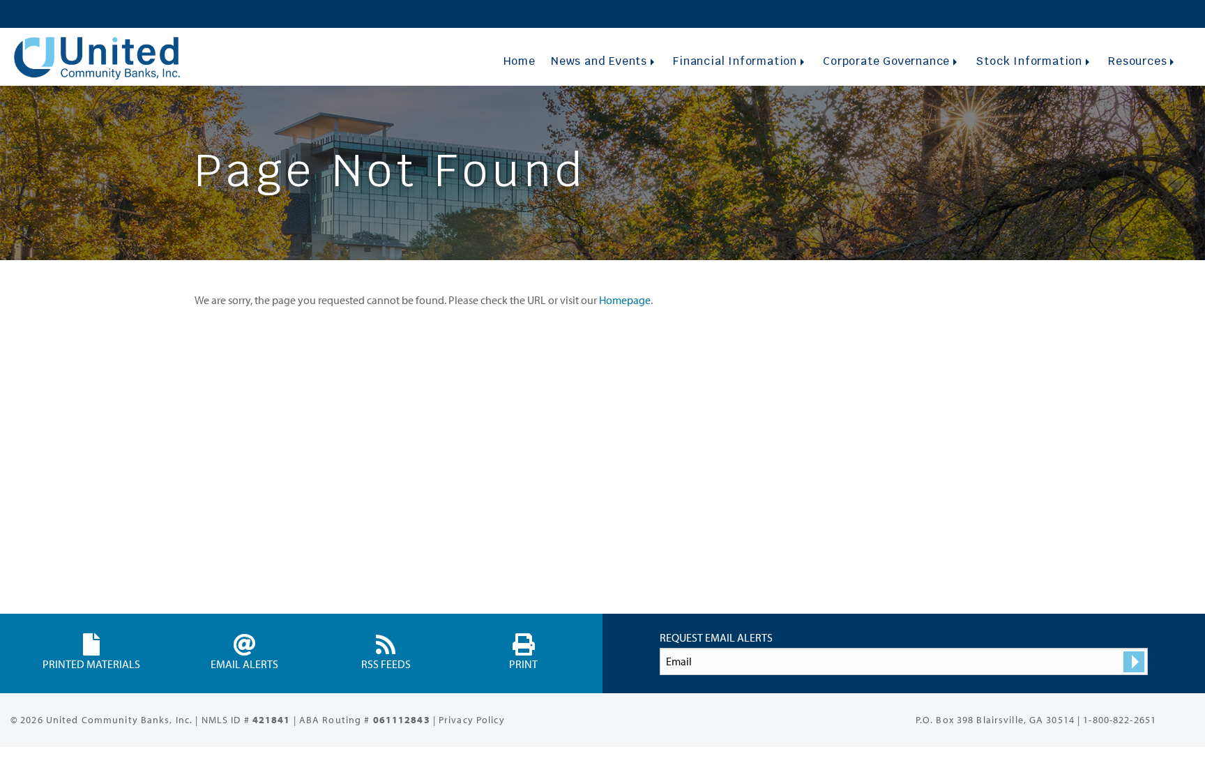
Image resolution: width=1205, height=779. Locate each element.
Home (519, 61)
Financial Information (735, 61)
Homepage (625, 300)
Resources (1137, 61)
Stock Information (1029, 61)
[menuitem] (519, 61)
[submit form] (1133, 661)
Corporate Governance (886, 61)
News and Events (599, 61)
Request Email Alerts (716, 637)
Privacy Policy (472, 719)
